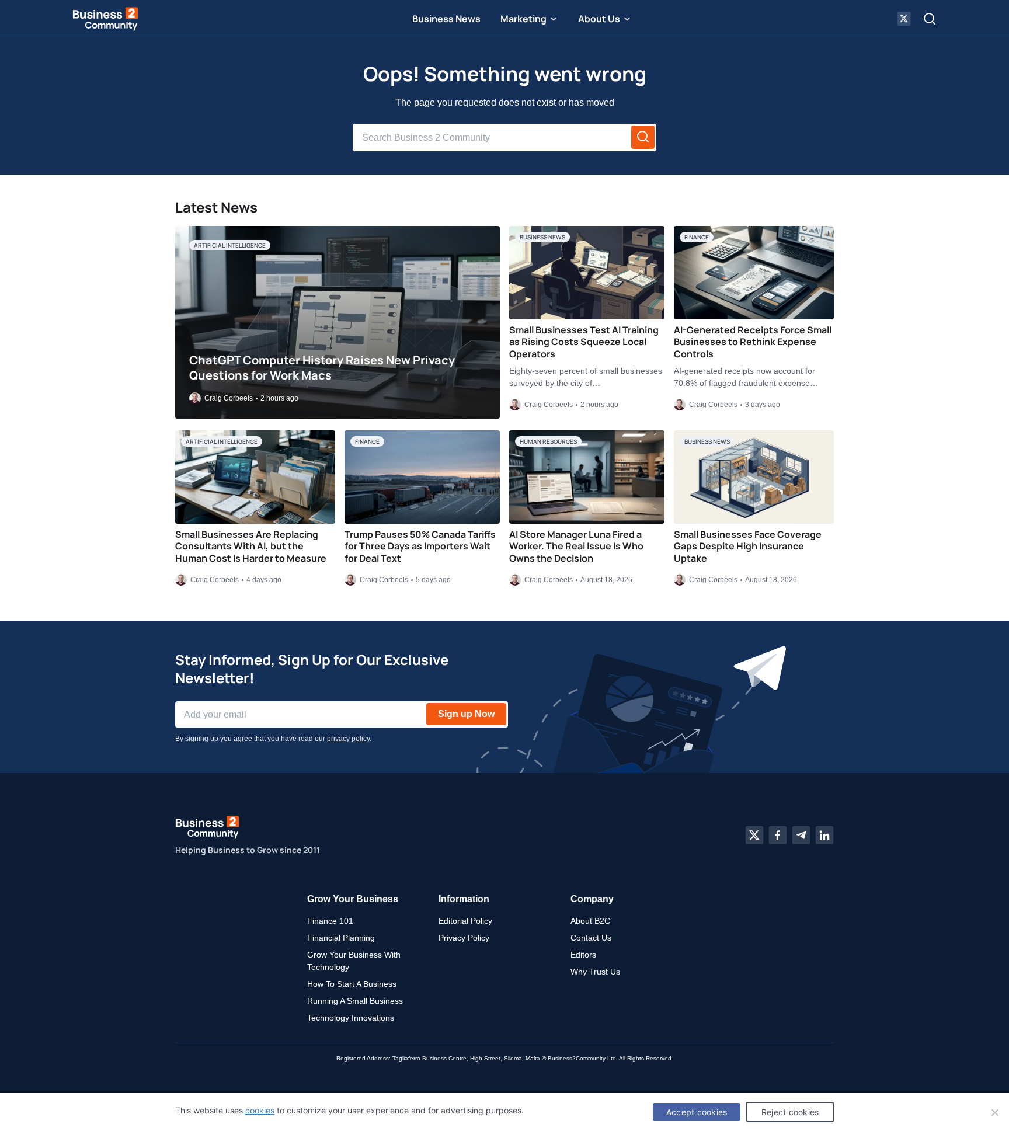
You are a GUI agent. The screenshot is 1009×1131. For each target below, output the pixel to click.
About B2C (590, 920)
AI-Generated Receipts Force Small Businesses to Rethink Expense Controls (752, 342)
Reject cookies (790, 1112)
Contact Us (590, 937)
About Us (599, 18)
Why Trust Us (595, 971)
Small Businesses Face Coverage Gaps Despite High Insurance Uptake (748, 546)
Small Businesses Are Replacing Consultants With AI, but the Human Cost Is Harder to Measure (250, 546)
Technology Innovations (350, 1017)
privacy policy (348, 739)
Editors (583, 954)
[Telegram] (801, 835)
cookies (259, 1110)
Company (592, 899)
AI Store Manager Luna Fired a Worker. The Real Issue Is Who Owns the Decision (576, 546)
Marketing (523, 18)
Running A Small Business (355, 1000)
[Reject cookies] (994, 1112)
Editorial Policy (465, 920)
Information (464, 899)
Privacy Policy (464, 937)
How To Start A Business (351, 984)
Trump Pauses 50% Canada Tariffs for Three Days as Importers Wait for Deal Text (420, 546)
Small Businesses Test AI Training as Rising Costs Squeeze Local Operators (584, 342)
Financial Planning (341, 937)
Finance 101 (330, 920)
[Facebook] (777, 835)
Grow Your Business (352, 899)
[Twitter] (754, 835)
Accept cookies (697, 1112)
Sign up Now (466, 714)
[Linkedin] (824, 835)
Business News (446, 18)
